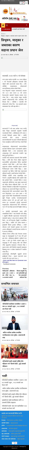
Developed (22, 447)
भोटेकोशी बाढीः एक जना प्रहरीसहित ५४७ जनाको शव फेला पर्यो (14, 407)
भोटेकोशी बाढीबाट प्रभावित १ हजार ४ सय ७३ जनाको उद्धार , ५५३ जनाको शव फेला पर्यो (14, 306)
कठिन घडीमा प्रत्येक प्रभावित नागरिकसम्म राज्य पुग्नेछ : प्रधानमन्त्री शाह (13, 335)
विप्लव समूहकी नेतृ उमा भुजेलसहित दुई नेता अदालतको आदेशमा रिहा (21, 273)
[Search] (27, 25)
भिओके (17, 55)
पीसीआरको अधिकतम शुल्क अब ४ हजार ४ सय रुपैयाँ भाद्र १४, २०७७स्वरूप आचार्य (8, 273)
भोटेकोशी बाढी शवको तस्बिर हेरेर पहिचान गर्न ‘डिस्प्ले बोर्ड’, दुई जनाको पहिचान (14, 364)
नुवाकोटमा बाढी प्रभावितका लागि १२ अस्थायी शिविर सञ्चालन (13, 401)
